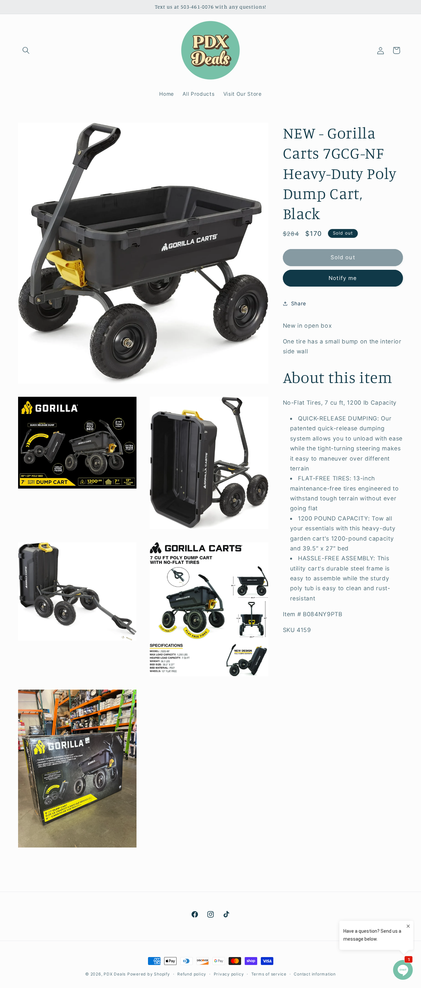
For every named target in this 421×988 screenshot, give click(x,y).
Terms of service (268, 974)
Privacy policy (229, 974)
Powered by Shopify (148, 974)
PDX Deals (115, 974)
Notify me (343, 278)
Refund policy (191, 974)
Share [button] (298, 303)
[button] (26, 50)
